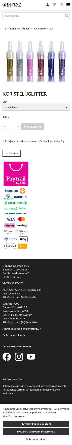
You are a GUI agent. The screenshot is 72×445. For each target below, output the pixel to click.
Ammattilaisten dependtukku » (22, 328)
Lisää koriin (33, 126)
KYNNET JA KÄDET (17, 28)
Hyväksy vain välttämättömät (36, 431)
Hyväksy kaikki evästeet (36, 423)
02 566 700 (14, 293)
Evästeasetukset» (14, 335)
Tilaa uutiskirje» (12, 379)
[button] (47, 4)
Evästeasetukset (36, 439)
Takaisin (11, 153)
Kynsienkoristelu (43, 28)
